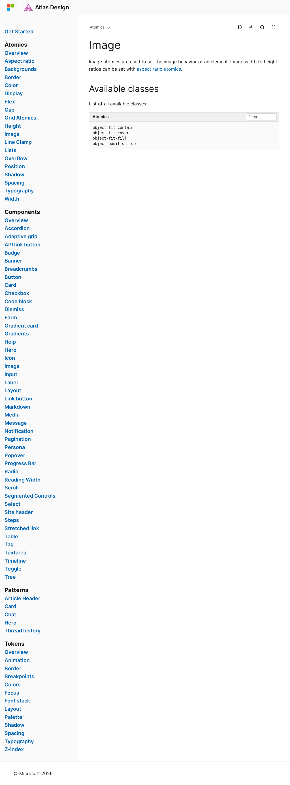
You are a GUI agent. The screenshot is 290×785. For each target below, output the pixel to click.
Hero (10, 350)
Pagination (18, 439)
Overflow (16, 158)
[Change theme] (239, 27)
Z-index (14, 749)
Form (11, 317)
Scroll (12, 488)
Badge (12, 253)
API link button (22, 245)
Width (12, 199)
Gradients (17, 334)
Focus (12, 693)
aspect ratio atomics (159, 69)
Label (11, 382)
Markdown (17, 407)
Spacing (14, 183)
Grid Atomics (20, 118)
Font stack (17, 701)
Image (12, 134)
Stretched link (22, 528)
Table (11, 536)
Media (12, 415)
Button (13, 277)
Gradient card (21, 326)
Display (14, 93)
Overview (16, 53)
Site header (19, 512)
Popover (15, 455)
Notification (19, 431)
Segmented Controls (30, 496)
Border (13, 77)
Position (15, 166)
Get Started (19, 31)
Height (13, 126)
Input (11, 374)
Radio (11, 471)
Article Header (22, 598)
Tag (9, 544)
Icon (10, 358)
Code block (18, 301)
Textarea (15, 553)
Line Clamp (18, 142)
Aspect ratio (20, 61)
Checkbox (17, 293)
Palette (13, 717)
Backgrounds (21, 69)
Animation (17, 660)
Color (11, 85)
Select (12, 504)
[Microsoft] (10, 7)
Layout (13, 390)
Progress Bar (20, 463)
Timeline (15, 561)
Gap (9, 110)
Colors (13, 685)
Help (10, 342)
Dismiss (14, 309)
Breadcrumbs (21, 269)
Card (10, 285)
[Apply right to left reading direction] (251, 27)
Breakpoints (19, 676)
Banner (13, 261)
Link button (18, 399)
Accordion (17, 228)
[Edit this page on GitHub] (262, 27)
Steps (12, 520)
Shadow (14, 174)
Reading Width (22, 480)
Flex (10, 102)
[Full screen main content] (273, 27)
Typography (19, 191)
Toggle (13, 569)
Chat (10, 614)
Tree (10, 577)
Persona (15, 447)
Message (16, 423)
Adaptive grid (21, 236)
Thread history (22, 631)
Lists (10, 150)
